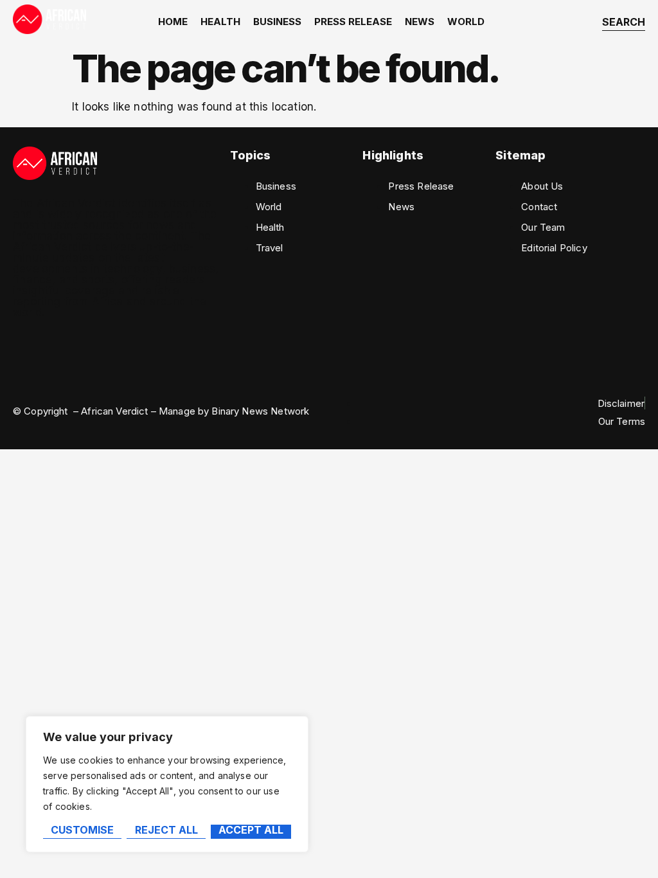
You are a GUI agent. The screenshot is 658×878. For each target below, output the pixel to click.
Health (220, 21)
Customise (82, 830)
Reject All (166, 830)
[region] (167, 784)
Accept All (250, 830)
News (419, 21)
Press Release (353, 21)
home (173, 21)
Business (277, 21)
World (466, 21)
